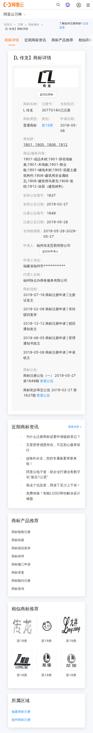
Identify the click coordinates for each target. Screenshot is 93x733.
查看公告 (46, 381)
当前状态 (67, 104)
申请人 (28, 245)
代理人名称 (31, 274)
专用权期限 (31, 231)
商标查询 (18, 589)
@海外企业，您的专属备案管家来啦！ (51, 461)
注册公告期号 (33, 213)
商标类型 (30, 119)
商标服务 (33, 24)
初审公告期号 (33, 195)
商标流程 (30, 289)
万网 (20, 24)
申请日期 (67, 119)
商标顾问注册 (21, 580)
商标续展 (18, 540)
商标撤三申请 (21, 564)
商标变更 (18, 572)
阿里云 (8, 24)
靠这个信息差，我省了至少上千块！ (53, 485)
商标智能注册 (21, 532)
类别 (45, 119)
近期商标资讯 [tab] (35, 40)
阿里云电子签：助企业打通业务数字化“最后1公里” (53, 474)
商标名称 (30, 104)
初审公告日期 (33, 204)
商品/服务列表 (34, 153)
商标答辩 (18, 556)
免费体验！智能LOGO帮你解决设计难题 (53, 496)
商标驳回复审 (21, 548)
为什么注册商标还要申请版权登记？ (53, 436)
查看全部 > (74, 426)
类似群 (28, 139)
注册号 (47, 104)
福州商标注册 (21, 720)
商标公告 (30, 370)
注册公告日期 (33, 222)
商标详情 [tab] (12, 40)
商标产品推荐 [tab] (62, 40)
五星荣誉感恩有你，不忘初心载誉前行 (53, 447)
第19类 (47, 125)
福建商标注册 (21, 711)
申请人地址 (31, 260)
